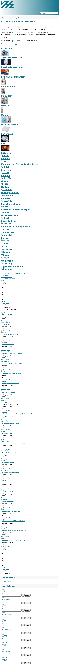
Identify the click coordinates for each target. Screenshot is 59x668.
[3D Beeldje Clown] (4, 431)
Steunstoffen (7, 232)
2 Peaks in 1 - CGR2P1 (8, 344)
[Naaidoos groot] (5, 650)
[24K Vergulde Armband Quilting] (4, 381)
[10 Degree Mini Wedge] (4, 312)
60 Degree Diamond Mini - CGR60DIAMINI (13, 521)
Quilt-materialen (9, 215)
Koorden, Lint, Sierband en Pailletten (19, 164)
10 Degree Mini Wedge (8, 315)
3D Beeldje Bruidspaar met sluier (11, 423)
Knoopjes (6, 153)
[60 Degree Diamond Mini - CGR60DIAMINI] (5, 519)
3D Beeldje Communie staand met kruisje (13, 443)
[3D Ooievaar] (4, 480)
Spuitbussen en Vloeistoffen (15, 226)
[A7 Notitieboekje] (3, 612)
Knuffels (5, 158)
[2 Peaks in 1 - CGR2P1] (4, 342)
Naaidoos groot (6, 651)
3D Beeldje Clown (7, 433)
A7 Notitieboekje (7, 614)
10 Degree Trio (6, 324)
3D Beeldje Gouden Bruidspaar (10, 452)
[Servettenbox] (5, 597)
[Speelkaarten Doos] (4, 627)
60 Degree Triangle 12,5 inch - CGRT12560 (14, 540)
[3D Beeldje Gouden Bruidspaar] (4, 451)
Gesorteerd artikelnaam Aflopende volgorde (13, 273)
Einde (4, 304)
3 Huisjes (4, 402)
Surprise (4, 644)
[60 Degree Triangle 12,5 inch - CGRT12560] (4, 538)
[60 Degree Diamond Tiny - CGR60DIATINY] (5, 528)
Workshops (7, 260)
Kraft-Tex (6, 170)
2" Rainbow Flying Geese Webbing (11, 373)
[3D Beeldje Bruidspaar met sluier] (4, 421)
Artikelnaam (4, 275)
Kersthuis (4, 659)
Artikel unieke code (6, 277)
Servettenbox (6, 599)
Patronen (5, 198)
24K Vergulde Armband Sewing (10, 392)
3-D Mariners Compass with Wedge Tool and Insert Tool (17, 414)
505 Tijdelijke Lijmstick (8, 501)
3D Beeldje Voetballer (8, 462)
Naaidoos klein (6, 636)
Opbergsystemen (10, 192)
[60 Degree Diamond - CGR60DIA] (4, 509)
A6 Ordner (5, 591)
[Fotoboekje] (4, 620)
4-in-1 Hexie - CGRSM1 (8, 491)
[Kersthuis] (4, 657)
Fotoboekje (5, 621)
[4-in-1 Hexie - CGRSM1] (3, 489)
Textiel (4, 243)
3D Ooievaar (5, 482)
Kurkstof (5, 175)
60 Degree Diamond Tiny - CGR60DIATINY (14, 530)
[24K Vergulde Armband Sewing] (4, 390)
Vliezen (5, 255)
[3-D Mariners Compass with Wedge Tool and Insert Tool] (4, 412)
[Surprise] (5, 642)
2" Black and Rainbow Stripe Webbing (12, 353)
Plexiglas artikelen (10, 204)
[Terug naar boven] (57, 666)
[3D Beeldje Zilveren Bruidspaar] (4, 470)
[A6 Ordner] (5, 590)
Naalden (5, 187)
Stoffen (5, 238)
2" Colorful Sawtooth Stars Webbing (12, 363)
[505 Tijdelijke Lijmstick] (4, 499)
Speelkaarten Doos (7, 629)
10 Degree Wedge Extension (10, 334)
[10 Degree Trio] (5, 322)
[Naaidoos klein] (4, 635)
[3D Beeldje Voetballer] (4, 460)
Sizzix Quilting (8, 221)
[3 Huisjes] (3, 400)
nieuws (14, 40)
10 (4, 301)
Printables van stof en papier (15, 209)
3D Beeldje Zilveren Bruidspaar (10, 472)
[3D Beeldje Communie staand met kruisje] (5, 441)
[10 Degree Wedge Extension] (4, 332)
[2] (5, 351)
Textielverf (6, 249)
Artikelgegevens (5, 321)
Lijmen (4, 181)
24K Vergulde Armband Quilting (10, 383)
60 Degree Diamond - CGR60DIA (11, 511)
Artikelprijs (4, 280)
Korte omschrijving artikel (8, 278)
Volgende (6, 303)
